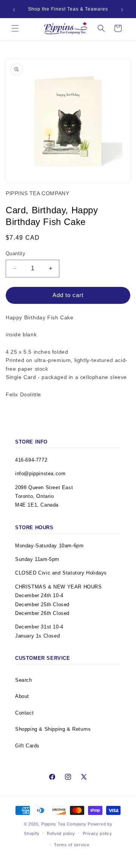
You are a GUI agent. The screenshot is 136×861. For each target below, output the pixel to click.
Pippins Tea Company (63, 824)
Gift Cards (27, 746)
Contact (24, 713)
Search (23, 680)
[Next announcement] (122, 10)
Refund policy (61, 833)
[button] (15, 28)
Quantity (15, 253)
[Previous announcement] (14, 10)
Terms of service (71, 845)
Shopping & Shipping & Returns (53, 729)
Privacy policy (97, 833)
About (22, 696)
